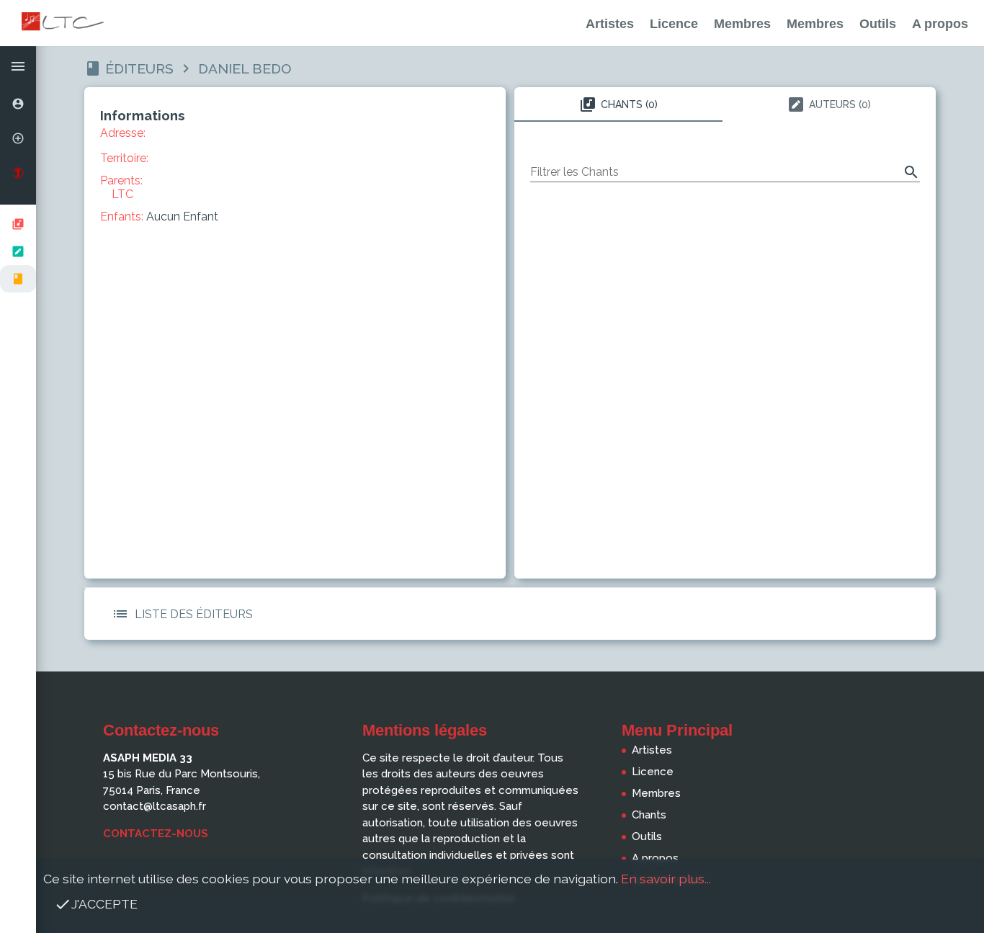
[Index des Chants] (18, 224)
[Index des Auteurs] (18, 251)
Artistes (610, 24)
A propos (940, 24)
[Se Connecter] (18, 103)
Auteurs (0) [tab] (840, 104)
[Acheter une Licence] (18, 173)
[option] (18, 103)
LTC (122, 194)
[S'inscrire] (18, 138)
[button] (18, 66)
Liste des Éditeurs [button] (194, 614)
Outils (877, 24)
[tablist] (725, 104)
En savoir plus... (666, 878)
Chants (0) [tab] (629, 104)
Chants (649, 814)
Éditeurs (139, 68)
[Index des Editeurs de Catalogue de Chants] (18, 279)
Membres (742, 24)
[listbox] (18, 251)
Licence (674, 24)
